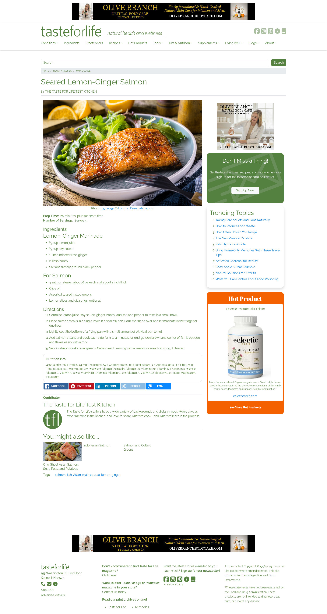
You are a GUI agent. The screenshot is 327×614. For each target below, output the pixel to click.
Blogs (252, 43)
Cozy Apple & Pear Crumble (235, 267)
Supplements (207, 43)
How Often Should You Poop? (236, 232)
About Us (47, 590)
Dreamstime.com (142, 208)
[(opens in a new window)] (245, 347)
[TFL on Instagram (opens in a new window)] (263, 31)
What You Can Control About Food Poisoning (247, 279)
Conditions (48, 43)
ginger (116, 475)
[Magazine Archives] (284, 31)
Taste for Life (117, 607)
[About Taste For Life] (277, 31)
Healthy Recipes (62, 71)
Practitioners (94, 43)
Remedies (142, 607)
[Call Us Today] (43, 584)
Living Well (232, 43)
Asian (77, 475)
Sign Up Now (245, 190)
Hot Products (137, 43)
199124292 (107, 208)
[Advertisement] (245, 474)
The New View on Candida (234, 238)
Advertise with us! (53, 595)
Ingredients (71, 43)
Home (46, 71)
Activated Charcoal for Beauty (237, 261)
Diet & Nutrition (179, 43)
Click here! (109, 575)
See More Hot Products (245, 407)
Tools (157, 43)
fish (69, 475)
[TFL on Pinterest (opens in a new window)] (270, 31)
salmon (60, 475)
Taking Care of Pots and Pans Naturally (243, 220)
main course (91, 475)
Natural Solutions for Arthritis (236, 273)
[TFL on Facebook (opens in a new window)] (257, 31)
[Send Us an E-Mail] (49, 584)
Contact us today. (114, 592)
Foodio (123, 208)
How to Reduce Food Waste (235, 226)
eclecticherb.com (245, 396)
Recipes (114, 43)
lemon (105, 475)
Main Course (83, 71)
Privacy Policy (173, 584)
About (269, 43)
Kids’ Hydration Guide (230, 244)
